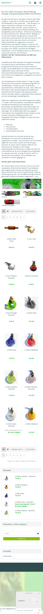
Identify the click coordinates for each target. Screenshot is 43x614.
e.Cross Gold (31, 239)
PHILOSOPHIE (10, 127)
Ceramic (4, 197)
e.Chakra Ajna (11, 350)
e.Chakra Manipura (31, 424)
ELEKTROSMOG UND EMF (15, 131)
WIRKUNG (9, 125)
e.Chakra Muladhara (31, 350)
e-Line (25, 197)
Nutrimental (7, 556)
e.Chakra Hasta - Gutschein (11, 425)
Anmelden (21, 539)
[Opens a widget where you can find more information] (28, 602)
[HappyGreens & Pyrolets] (7, 2)
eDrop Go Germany (31, 276)
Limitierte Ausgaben (8, 205)
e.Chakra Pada (31, 313)
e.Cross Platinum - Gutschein (11, 277)
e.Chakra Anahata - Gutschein (11, 388)
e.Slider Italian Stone (11, 240)
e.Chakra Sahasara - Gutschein (31, 388)
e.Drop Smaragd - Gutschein (12, 314)
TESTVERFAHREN (12, 129)
